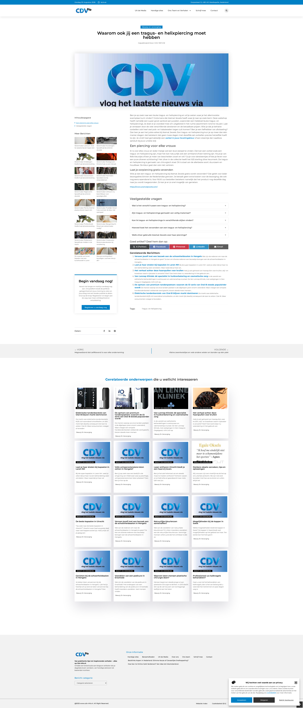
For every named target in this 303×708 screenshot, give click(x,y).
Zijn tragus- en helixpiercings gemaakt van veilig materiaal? (179, 213)
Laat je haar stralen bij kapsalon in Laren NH (157, 265)
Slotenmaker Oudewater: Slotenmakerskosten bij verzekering (105, 242)
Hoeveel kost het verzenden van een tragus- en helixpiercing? (179, 228)
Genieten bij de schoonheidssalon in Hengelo (92, 577)
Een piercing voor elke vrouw (87, 123)
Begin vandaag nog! (96, 281)
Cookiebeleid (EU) (219, 703)
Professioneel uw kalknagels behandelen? (207, 577)
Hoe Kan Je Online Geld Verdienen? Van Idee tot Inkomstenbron (153, 664)
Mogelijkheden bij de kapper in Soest (208, 522)
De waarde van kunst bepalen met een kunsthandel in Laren (82, 258)
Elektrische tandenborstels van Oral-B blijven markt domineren (166, 293)
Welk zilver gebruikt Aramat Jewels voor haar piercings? (179, 235)
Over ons (175, 657)
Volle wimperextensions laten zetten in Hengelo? (129, 468)
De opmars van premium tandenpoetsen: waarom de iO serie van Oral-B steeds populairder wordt (132, 416)
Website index (201, 703)
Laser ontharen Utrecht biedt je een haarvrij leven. (169, 468)
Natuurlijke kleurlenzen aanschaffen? (165, 522)
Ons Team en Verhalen (178, 10)
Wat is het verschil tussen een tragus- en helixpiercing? (179, 206)
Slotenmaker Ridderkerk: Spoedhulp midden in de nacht (83, 242)
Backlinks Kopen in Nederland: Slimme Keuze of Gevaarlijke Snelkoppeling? (158, 660)
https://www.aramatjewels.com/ (144, 187)
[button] (296, 682)
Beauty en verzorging (151, 27)
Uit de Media (140, 10)
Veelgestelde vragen (84, 126)
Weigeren (264, 700)
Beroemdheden (148, 657)
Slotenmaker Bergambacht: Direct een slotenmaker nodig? (106, 226)
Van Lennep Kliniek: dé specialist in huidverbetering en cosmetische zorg (171, 276)
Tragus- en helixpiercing (152, 309)
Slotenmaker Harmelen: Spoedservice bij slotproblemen (105, 178)
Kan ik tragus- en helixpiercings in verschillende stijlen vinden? (179, 220)
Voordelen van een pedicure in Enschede (130, 577)
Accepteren (241, 700)
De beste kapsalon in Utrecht (90, 521)
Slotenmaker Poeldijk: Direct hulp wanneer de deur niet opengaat (107, 210)
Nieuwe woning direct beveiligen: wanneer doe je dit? (106, 258)
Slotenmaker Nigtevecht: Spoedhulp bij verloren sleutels (83, 194)
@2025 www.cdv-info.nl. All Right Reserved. (92, 703)
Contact (214, 10)
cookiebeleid (271, 693)
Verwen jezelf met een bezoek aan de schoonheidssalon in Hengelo (168, 256)
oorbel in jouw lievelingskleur (179, 138)
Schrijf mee (201, 10)
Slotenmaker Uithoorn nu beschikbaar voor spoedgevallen (106, 194)
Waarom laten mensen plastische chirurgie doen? (170, 577)
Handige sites (157, 10)
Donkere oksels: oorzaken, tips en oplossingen (209, 468)
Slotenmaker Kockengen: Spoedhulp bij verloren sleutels (106, 148)
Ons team (186, 657)
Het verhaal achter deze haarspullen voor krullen (159, 270)
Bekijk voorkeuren (286, 700)
